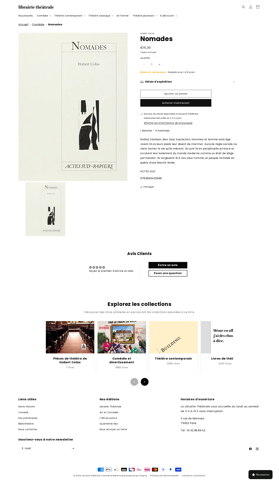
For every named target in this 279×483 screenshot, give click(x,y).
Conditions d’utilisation (194, 475)
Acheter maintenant (176, 103)
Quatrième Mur (109, 423)
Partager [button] (149, 186)
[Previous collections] (134, 382)
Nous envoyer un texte (113, 429)
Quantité (145, 58)
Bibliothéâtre (26, 423)
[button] (43, 15)
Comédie (38, 24)
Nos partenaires (27, 418)
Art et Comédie (109, 412)
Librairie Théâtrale (110, 406)
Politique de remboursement (164, 475)
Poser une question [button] (168, 273)
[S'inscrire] (72, 448)
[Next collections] (145, 382)
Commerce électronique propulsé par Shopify (124, 475)
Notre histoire (26, 406)
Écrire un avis (167, 265)
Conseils (23, 412)
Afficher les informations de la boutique (168, 123)
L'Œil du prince (108, 418)
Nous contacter (27, 429)
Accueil (23, 24)
